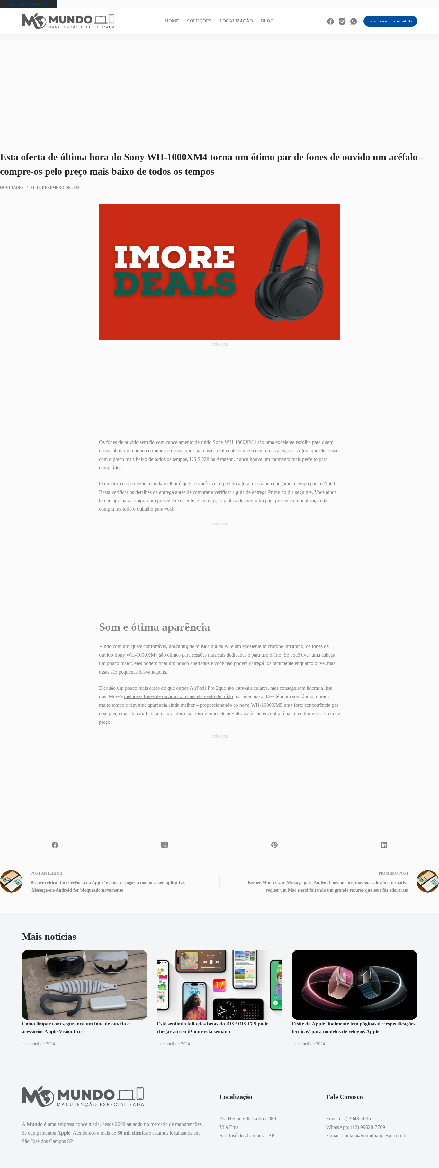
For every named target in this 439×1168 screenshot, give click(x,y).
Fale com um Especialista (390, 21)
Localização (236, 21)
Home (172, 21)
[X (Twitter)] (165, 845)
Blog (267, 21)
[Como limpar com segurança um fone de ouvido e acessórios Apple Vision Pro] (84, 985)
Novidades (12, 188)
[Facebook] (330, 21)
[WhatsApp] (353, 21)
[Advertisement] (219, 82)
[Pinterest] (274, 845)
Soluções (199, 21)
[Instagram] (342, 21)
